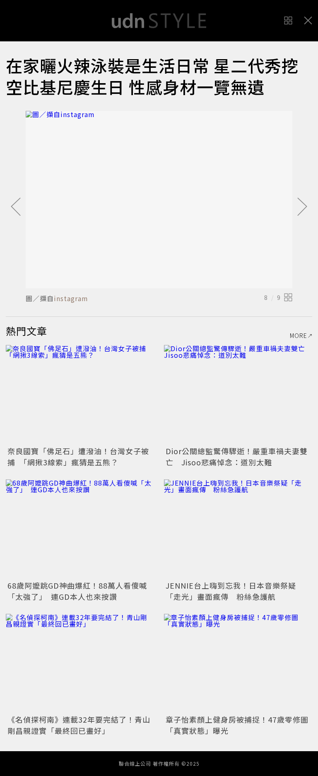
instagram (71, 298)
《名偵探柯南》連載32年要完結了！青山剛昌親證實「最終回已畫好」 (78, 725)
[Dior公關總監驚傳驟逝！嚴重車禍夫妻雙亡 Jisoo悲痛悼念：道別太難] (238, 394)
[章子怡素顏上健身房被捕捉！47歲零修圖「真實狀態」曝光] (238, 663)
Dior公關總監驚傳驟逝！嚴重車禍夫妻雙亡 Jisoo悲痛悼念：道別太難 (237, 456)
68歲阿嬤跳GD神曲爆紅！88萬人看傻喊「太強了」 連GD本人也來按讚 (77, 591)
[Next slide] (302, 207)
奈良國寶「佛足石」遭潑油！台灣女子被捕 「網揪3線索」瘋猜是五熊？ (78, 456)
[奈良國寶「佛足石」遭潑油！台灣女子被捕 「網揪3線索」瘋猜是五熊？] (80, 394)
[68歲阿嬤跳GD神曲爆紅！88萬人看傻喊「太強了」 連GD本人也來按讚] (80, 528)
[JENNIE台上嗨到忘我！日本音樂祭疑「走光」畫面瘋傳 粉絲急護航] (238, 528)
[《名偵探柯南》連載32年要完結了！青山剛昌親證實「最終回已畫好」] (80, 663)
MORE (298, 335)
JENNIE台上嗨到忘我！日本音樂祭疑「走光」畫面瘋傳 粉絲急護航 (231, 591)
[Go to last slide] (16, 207)
